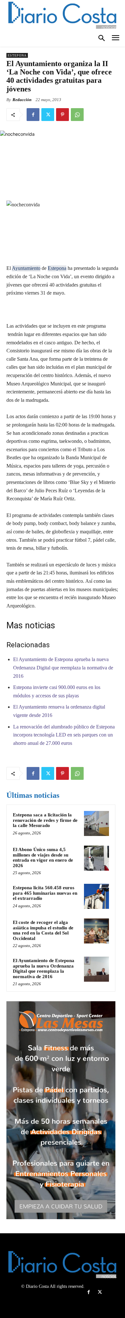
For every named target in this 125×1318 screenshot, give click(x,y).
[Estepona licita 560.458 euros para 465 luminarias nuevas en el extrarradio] (96, 896)
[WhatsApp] (77, 114)
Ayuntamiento (26, 268)
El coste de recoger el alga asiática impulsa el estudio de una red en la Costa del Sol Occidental (43, 930)
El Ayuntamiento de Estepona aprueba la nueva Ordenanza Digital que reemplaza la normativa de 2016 (63, 667)
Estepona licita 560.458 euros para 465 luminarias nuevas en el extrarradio (45, 893)
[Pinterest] (62, 114)
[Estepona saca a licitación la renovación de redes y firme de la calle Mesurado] (96, 823)
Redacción (22, 99)
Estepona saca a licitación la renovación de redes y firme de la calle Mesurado (45, 820)
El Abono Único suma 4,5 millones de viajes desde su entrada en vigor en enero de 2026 (43, 857)
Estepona (17, 55)
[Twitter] (47, 114)
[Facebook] (33, 114)
